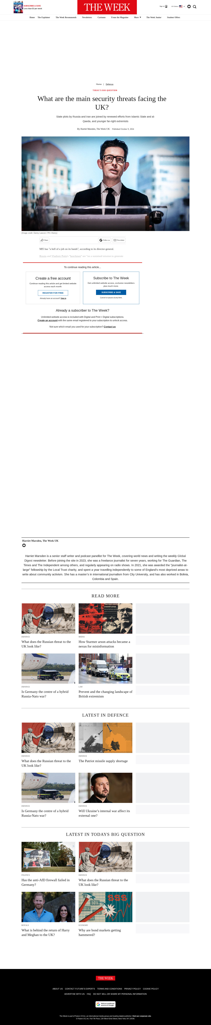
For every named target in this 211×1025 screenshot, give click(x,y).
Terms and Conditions (109, 989)
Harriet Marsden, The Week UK (95, 129)
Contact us (110, 327)
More (136, 17)
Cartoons (102, 17)
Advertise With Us (74, 994)
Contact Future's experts (80, 989)
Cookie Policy (151, 989)
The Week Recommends (66, 17)
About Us (58, 989)
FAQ (89, 994)
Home (99, 84)
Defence (109, 84)
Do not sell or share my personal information (120, 994)
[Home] (32, 17)
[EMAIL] (24, 545)
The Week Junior (153, 17)
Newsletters (87, 17)
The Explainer (44, 17)
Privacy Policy (132, 989)
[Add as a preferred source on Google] (105, 1004)
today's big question (105, 90)
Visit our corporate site (141, 1016)
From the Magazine (119, 17)
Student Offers (173, 17)
